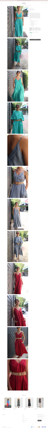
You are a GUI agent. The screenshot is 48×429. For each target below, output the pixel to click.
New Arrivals (20, 5)
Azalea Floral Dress (15, 408)
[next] (46, 403)
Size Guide (23, 416)
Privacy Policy (23, 421)
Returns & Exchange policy (25, 420)
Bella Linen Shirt (4, 408)
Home (17, 5)
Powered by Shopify (9, 427)
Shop (22, 5)
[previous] (1, 403)
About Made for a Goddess (25, 418)
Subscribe (39, 420)
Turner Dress (25, 408)
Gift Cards (30, 5)
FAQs (22, 417)
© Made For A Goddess (4, 426)
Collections (25, 5)
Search (23, 415)
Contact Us (23, 422)
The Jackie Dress (36, 408)
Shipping (23, 419)
